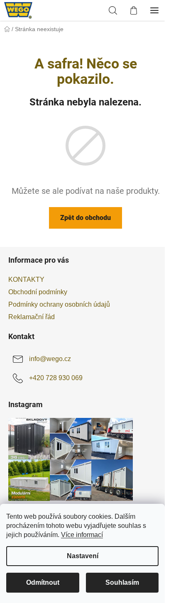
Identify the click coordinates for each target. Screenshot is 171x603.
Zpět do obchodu (85, 218)
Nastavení (82, 555)
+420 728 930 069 (56, 377)
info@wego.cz (50, 358)
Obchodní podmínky (37, 291)
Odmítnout (42, 582)
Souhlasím (122, 582)
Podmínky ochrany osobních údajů (59, 304)
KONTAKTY (26, 279)
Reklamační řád (31, 316)
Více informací (82, 534)
